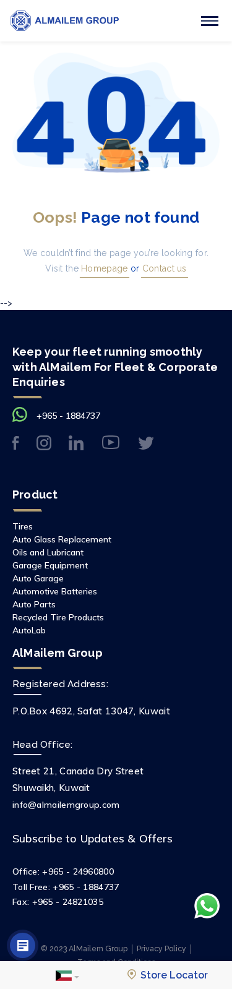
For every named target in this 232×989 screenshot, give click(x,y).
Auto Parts (34, 604)
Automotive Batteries (54, 591)
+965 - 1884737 (68, 415)
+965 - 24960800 (78, 871)
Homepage (103, 268)
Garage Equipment (50, 565)
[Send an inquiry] (22, 945)
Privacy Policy (161, 948)
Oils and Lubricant (48, 552)
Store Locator (173, 975)
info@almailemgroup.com (66, 804)
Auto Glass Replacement (61, 539)
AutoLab (29, 630)
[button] (67, 975)
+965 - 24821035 (68, 901)
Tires (22, 526)
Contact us (163, 268)
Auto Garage (38, 578)
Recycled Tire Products (58, 617)
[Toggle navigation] (209, 21)
